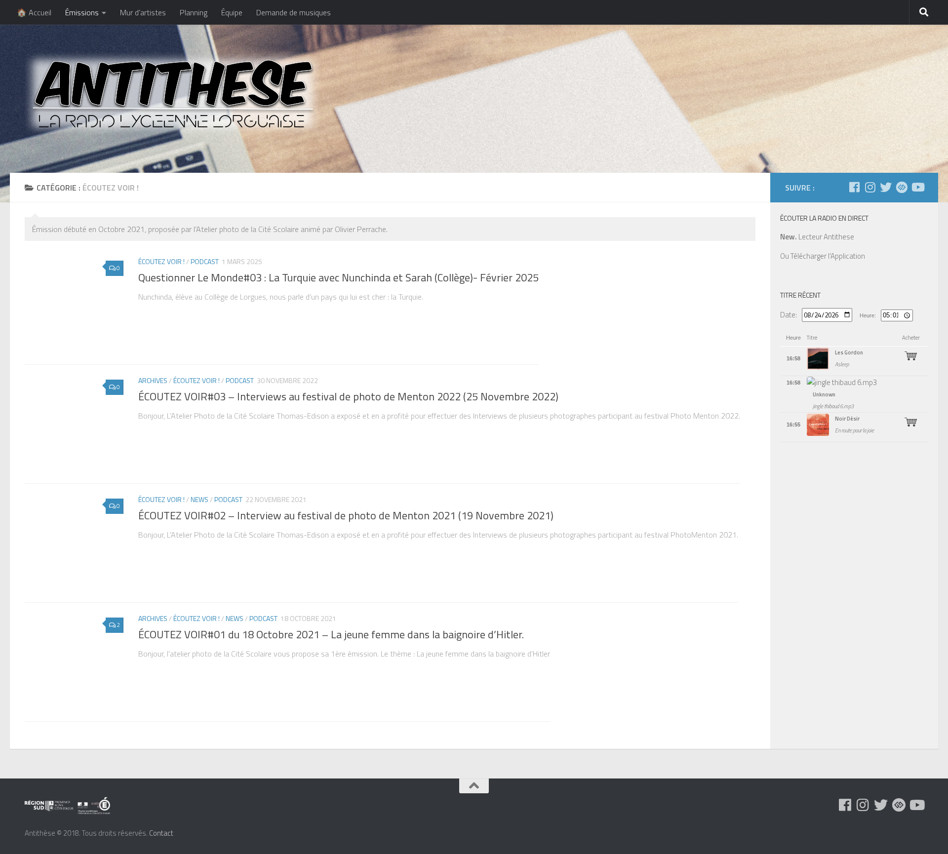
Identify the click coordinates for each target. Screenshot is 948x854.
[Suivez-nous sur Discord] (902, 187)
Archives (152, 380)
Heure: (868, 315)
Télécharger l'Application (827, 256)
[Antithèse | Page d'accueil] (173, 93)
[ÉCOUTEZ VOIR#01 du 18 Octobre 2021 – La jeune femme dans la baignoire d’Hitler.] (74, 662)
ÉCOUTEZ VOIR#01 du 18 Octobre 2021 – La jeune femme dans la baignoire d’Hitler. (331, 634)
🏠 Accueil (34, 12)
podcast (205, 261)
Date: (788, 314)
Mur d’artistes (143, 12)
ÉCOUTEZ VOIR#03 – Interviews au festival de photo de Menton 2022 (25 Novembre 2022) (348, 396)
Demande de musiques (293, 12)
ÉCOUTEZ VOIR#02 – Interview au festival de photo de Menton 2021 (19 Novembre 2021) (345, 515)
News (199, 499)
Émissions (82, 12)
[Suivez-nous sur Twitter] (886, 187)
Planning (193, 12)
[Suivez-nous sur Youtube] (917, 187)
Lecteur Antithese (817, 236)
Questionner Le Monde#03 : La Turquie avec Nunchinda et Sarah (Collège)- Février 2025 (338, 277)
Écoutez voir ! (161, 261)
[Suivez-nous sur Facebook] (854, 187)
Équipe (231, 12)
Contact (161, 833)
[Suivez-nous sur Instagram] (870, 187)
